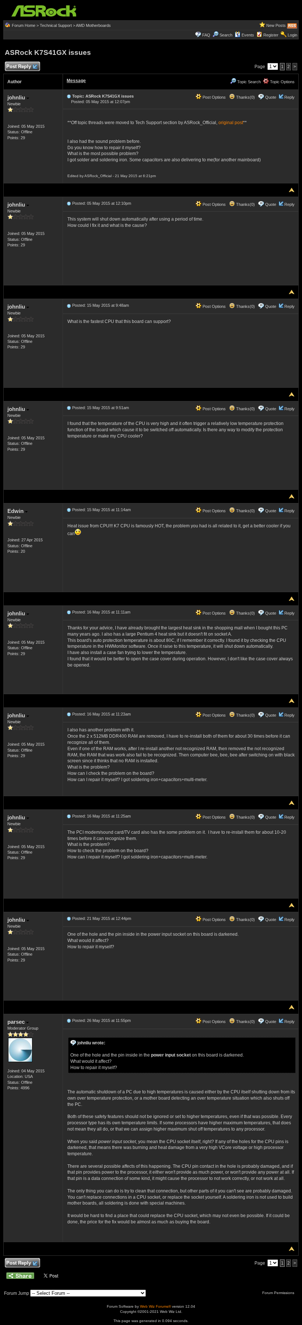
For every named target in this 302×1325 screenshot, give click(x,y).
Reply (289, 97)
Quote (270, 97)
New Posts (276, 25)
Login (292, 35)
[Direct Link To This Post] (69, 96)
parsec (16, 1022)
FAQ (206, 35)
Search (226, 35)
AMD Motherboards (93, 25)
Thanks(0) (245, 97)
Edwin (16, 511)
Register (270, 35)
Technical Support (56, 25)
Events (248, 35)
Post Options (213, 97)
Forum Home (23, 25)
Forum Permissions (278, 1293)
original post (230, 122)
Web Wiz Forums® (155, 1306)
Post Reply (18, 66)
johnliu (17, 97)
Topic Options (282, 82)
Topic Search (248, 82)
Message (76, 80)
